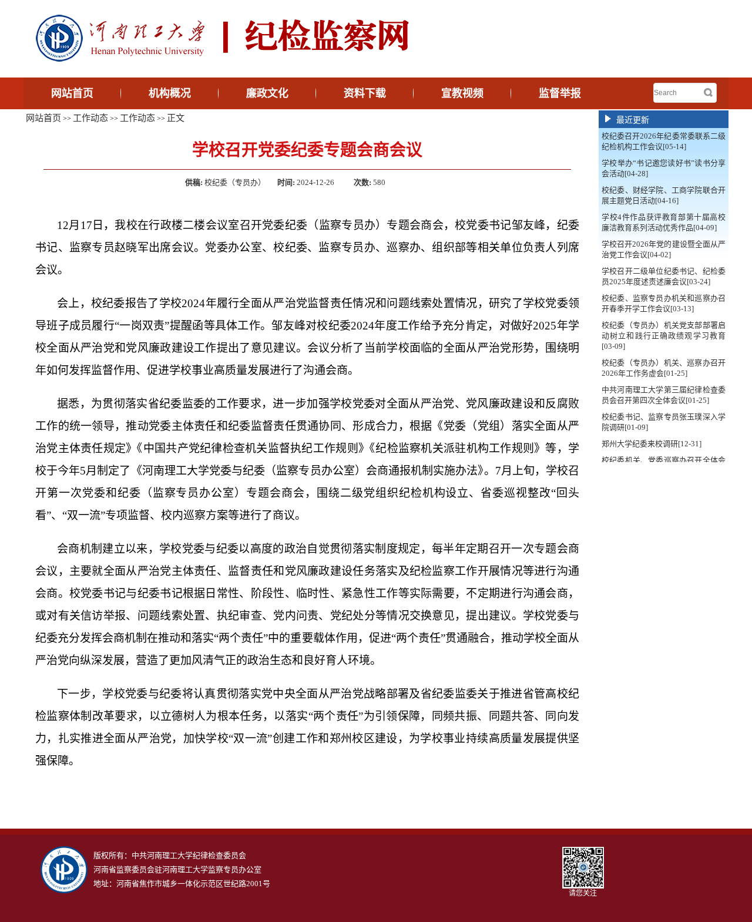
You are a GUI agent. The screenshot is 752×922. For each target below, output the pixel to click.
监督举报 (560, 93)
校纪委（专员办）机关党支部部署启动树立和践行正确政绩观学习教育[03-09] (664, 336)
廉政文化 (267, 93)
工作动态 (90, 118)
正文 (175, 118)
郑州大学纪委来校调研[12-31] (651, 443)
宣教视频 (462, 93)
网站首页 (72, 93)
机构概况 (170, 93)
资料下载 (365, 93)
